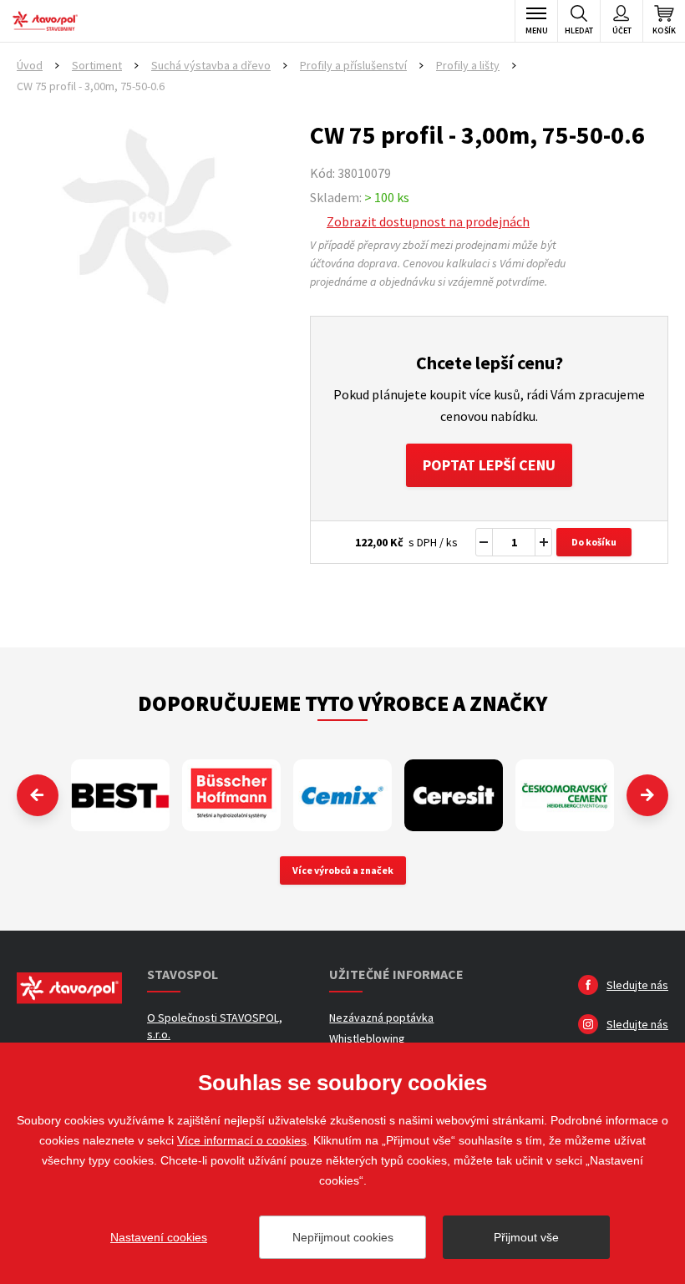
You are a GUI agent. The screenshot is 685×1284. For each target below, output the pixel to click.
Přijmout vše (526, 1237)
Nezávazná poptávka (381, 1017)
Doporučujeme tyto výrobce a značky (342, 703)
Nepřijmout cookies (342, 1237)
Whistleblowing (367, 1038)
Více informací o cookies (242, 1140)
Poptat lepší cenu (489, 465)
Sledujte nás (637, 984)
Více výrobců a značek (342, 870)
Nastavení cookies (158, 1237)
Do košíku (593, 541)
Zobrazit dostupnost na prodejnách (428, 221)
